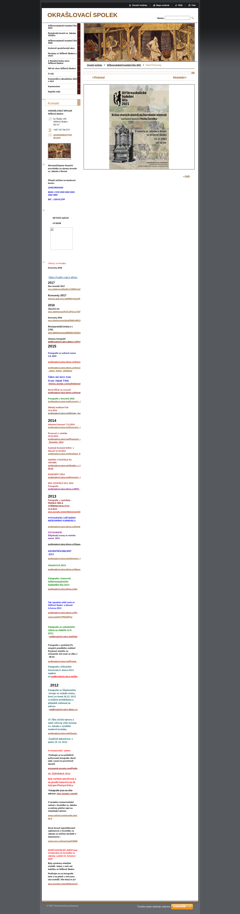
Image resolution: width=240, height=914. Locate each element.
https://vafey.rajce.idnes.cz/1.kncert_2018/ (74, 277)
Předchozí (99, 77)
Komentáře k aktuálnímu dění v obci (62, 80)
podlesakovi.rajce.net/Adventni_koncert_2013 (70, 558)
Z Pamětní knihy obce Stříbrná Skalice (58, 62)
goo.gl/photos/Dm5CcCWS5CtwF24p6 (67, 289)
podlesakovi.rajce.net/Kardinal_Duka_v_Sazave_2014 (74, 454)
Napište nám (54, 92)
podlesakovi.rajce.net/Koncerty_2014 (66, 427)
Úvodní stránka (94, 65)
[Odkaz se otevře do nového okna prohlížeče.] (139, 126)
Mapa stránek (162, 5)
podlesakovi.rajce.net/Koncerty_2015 (66, 401)
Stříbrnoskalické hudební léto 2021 (124, 65)
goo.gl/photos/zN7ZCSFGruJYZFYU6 (66, 312)
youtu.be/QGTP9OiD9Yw (60, 617)
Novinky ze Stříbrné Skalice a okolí (62, 54)
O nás (51, 74)
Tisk (193, 5)
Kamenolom (54, 86)
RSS (180, 5)
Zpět (187, 176)
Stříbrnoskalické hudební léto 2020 (62, 42)
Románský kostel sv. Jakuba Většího (62, 34)
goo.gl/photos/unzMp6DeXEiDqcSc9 (67, 333)
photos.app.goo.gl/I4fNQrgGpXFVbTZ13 (68, 299)
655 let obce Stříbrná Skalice (62, 68)
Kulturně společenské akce (61, 48)
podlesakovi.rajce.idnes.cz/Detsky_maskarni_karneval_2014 (77, 526)
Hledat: (160, 18)
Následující (179, 77)
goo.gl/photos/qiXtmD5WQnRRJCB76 (66, 320)
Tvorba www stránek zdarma (153, 906)
